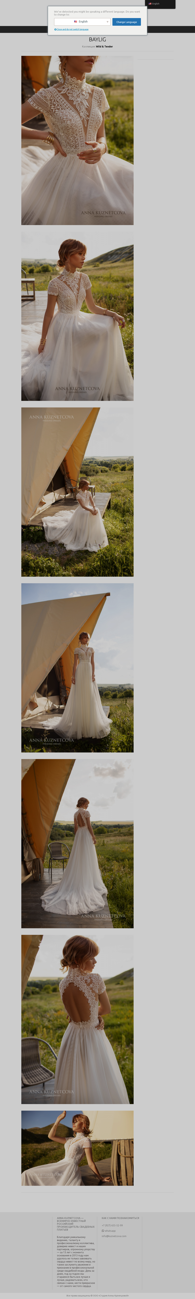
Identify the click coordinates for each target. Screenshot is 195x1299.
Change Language (126, 22)
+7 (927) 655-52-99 (112, 1225)
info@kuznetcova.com (114, 1236)
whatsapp (110, 1230)
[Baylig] (77, 144)
